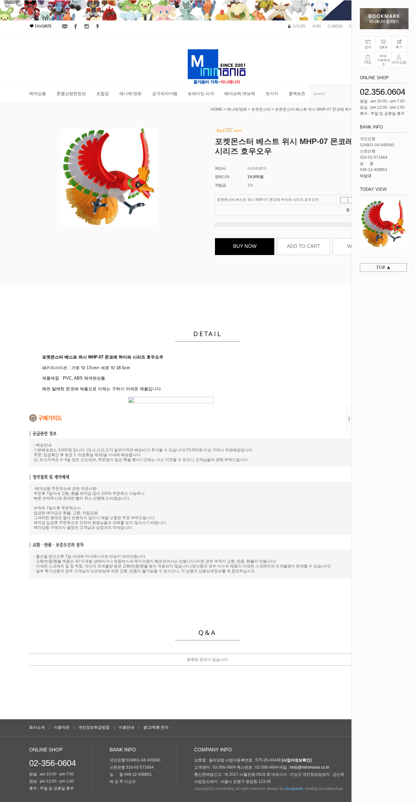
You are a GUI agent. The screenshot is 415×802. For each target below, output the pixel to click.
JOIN (316, 26)
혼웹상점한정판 (71, 93)
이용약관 (61, 727)
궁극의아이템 (164, 93)
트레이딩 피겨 (201, 93)
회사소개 (37, 727)
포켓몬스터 (261, 109)
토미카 (272, 93)
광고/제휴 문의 (156, 727)
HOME (216, 109)
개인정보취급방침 (94, 727)
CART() (335, 26)
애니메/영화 (130, 93)
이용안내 (126, 727)
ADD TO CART (303, 246)
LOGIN (299, 26)
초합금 (102, 93)
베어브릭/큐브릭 (239, 93)
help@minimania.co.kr (309, 767)
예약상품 (37, 93)
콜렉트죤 (297, 93)
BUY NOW (244, 246)
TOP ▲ (383, 267)
